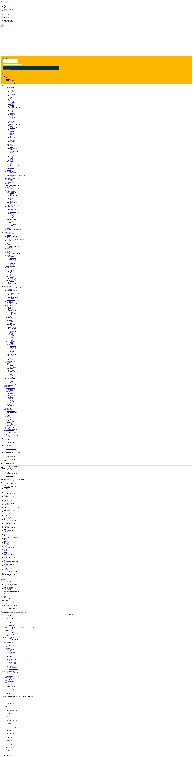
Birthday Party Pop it (12, 365)
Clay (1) (8, 273)
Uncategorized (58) (10, 700)
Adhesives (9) (9, 77)
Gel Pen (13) (9, 730)
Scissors (8, 228)
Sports (8, 404)
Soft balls (12, 407)
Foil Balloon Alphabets (13, 329)
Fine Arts (6, 88)
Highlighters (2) (10, 733)
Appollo (6, 488)
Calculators (9, 182)
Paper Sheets (10, 300)
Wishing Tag (13, 384)
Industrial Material (11, 411)
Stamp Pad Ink (10, 229)
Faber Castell (7, 518)
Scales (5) (8, 551)
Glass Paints (12, 128)
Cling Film (9, 428)
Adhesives (9, 231)
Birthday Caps (12, 353)
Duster (11, 260)
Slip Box (12, 201)
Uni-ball (6, 568)
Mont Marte (6, 543)
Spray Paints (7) (10, 645)
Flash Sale (6, 8)
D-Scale (8, 244)
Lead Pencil (12, 279)
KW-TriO (6, 531)
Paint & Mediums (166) (11, 483)
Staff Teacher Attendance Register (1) (15, 656)
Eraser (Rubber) (10, 254)
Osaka (5, 549)
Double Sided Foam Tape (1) (13, 676)
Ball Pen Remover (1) (12, 608)
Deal (5, 6)
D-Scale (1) (9, 568)
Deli (5, 512)
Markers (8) (9, 740)
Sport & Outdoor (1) (11, 632)
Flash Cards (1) (10, 601)
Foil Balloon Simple (13, 331)
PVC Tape (12, 420)
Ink (7, 243)
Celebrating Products (9, 363)
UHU (5, 567)
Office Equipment (11, 191)
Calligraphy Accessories (12, 101)
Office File (9, 205)
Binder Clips (10, 180)
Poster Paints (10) (10, 510)
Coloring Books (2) (11, 564)
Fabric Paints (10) (11, 490)
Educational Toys (11, 388)
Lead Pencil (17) (10, 737)
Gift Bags (9, 369)
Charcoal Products (12, 104)
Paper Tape (4, 600)
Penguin (6, 553)
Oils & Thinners (12, 132)
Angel (5, 485)
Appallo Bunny (7, 487)
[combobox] (7, 755)
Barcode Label (12, 193)
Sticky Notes (10, 305)
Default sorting (7, 584)
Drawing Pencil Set (12, 111)
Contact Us (6, 12)
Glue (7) (8, 344)
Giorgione (6, 523)
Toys (8, 408)
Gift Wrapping (10, 385)
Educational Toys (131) (11, 283)
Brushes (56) (9, 104)
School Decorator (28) (12, 304)
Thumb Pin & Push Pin (12, 216)
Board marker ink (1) (11, 595)
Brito (5, 495)
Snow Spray (13, 367)
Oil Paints (12, 129)
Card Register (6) (11, 534)
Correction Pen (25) (11, 720)
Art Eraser (12, 91)
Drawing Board (12, 157)
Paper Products (7, 286)
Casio (5, 499)
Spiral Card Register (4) (12, 537)
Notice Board (11, 262)
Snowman (6, 564)
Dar (4, 508)
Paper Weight (11, 210)
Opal (5, 546)
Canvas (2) (9, 117)
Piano (5, 554)
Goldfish (6, 526)
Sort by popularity (8, 585)
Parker (5, 550)
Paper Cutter (13, 202)
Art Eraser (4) (10, 87)
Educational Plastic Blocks (12, 391)
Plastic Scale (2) (10, 554)
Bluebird (6, 493)
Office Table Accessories (10, 207)
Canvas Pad (12, 148)
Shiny (5, 562)
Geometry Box (10, 240)
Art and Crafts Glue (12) (12, 80)
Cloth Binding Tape (11, 425)
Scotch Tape (13, 421)
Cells (8, 183)
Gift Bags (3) (9, 317)
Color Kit (9, 170)
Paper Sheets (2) (10, 540)
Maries (5, 537)
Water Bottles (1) (10, 703)
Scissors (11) (9, 622)
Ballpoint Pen (10, 179)
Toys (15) (8, 693)
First (5, 519)
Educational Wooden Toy (12, 395)
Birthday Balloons (12, 310)
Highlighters (10, 186)
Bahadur (6, 491)
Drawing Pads (12, 154)
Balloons (9, 308)
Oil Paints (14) (10, 496)
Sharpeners (9, 251)
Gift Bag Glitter (12, 376)
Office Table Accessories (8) (13, 452)
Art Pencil (12, 95)
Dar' (5, 510)
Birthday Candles (12, 360)
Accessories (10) (10, 747)
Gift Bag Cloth (12, 371)
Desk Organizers (11, 185)
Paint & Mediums (11, 121)
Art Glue (12, 92)
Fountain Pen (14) (11, 727)
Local (5, 533)
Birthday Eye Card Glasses (12, 339)
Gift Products (10, 378)
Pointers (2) (9, 744)
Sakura (5, 558)
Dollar (5, 514)
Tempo (5, 565)
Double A (6, 515)
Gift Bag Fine (12, 373)
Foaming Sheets (12, 161)
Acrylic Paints (11, 123)
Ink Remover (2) (11, 615)
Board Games (10, 403)
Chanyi (5, 500)
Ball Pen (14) (9, 713)
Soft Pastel (12, 140)
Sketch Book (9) (11, 144)
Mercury (6, 539)
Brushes (11, 99)
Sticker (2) (8, 662)
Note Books (9, 289)
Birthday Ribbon (12, 342)
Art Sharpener (12, 97)
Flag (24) (9, 723)
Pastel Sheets (11, 164)
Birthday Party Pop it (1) (12, 205)
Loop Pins (12, 412)
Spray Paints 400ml (13, 176)
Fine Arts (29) (9, 314)
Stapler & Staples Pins (12, 265)
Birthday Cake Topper (12, 357)
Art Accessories (10, 90)
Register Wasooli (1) (11, 547)
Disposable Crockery (9, 430)
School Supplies (7, 232)
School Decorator (12, 401)
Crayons (12, 106)
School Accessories (9, 256)
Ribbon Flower (11, 382)
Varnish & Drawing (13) (12, 178)
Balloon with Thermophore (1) (15, 239)
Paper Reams (10, 287)
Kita (5, 530)
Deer (5, 511)
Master (5, 538)
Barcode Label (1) (11, 432)
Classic (5, 503)
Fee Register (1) (10, 307)
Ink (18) (8, 358)
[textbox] (7, 755)
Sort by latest (7, 588)
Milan (5, 541)
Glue (8, 241)
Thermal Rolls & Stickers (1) (13, 689)
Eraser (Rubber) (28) (11, 571)
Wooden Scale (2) (11, 557)
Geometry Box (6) (11, 618)
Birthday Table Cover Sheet (13, 346)
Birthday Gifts (10, 333)
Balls (11, 405)
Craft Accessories (11, 168)
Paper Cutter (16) (11, 439)
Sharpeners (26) (10, 628)
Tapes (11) (8, 669)
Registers (9, 283)
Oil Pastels (12, 130)
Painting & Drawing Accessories (12, 119)
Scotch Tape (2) (10, 686)
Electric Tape (11, 418)
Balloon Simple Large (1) (13, 236)
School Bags (10, 285)
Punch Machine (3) (11, 442)
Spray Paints (10, 171)
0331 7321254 (10, 634)
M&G (5, 535)
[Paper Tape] (4, 593)
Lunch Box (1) (9, 750)
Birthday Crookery (12, 336)
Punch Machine (12, 199)
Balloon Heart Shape (13, 313)
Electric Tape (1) (10, 679)
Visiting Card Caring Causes (13, 224)
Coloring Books (10, 247)
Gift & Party (6, 306)
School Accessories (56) (12, 561)
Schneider (6, 561)
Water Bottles (10, 250)
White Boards (10, 248)
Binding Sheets (10, 233)
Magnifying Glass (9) (12, 436)
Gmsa (5, 525)
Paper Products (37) (11, 520)
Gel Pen (11, 277)
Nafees (5, 545)
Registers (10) (10, 530)
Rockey (5, 557)
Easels (11, 159)
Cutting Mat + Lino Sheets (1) (14, 124)
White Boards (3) (10, 706)
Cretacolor (6, 506)
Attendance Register (12, 298)
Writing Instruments (9, 268)
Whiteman (6, 569)
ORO (5, 548)
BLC (5, 492)
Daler (5, 507)
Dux (5, 516)
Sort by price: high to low (10, 591)
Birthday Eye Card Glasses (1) (14, 199)
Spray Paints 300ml (13, 173)
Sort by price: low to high (10, 589)
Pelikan (5, 552)
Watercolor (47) (10, 517)
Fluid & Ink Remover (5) (12, 605)
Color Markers (12, 272)
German (5, 522)
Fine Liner (12, 113)
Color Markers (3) (11, 717)
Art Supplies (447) (10, 83)
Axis (5, 489)
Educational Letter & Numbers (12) (15, 290)
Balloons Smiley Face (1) (13, 243)
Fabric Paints (11, 126)
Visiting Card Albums (11, 220)
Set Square (9, 245)
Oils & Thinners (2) (11, 503)
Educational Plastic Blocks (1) (13, 293)
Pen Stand (9, 226)
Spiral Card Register (12, 292)
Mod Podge (6, 542)
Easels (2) (9, 134)
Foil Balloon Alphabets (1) (14, 249)
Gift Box (12, 379)
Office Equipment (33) (12, 429)
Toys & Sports (7, 386)
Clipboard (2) (9, 598)
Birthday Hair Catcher (12, 350)
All (6, 73)
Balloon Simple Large (11, 319)
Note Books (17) (10, 524)
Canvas (11, 147)
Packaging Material (8, 409)
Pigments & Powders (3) (12, 507)
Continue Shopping (8, 21)
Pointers (11, 282)
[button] (2, 24)
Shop (5, 5)
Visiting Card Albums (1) (12, 469)
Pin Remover (12, 214)
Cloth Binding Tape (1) (12, 672)
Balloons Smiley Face (13, 326)
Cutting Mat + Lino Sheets (12, 151)
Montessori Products (12, 398)
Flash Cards (9, 236)
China (5, 502)
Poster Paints (11, 135)
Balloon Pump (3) (11, 232)
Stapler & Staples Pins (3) (12, 659)
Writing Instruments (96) (12, 710)
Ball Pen (12, 270)
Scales (8, 252)
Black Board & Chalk (13, 258)
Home (5, 3)
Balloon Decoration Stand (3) (14, 226)
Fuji (5, 520)
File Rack (9, 187)
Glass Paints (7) (10, 493)
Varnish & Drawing (12, 115)
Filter (2, 471)
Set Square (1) (10, 578)
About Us (6, 10)
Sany (5, 560)
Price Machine (12, 414)
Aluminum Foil (10, 427)
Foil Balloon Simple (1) (13, 253)
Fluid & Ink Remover (9, 238)
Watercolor (12, 141)
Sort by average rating (9, 587)
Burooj (5, 496)
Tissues (11, 203)
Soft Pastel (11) (10, 513)
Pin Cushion (13, 212)
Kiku (5, 529)
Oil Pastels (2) (10, 500)
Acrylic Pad (12, 145)
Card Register (12, 295)
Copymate (6, 504)
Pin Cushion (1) (10, 459)
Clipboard (9, 235)
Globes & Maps (10, 189)
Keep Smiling (7, 527)
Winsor (5, 571)
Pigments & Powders (12, 138)
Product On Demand (8, 9)
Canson (5, 497)
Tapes (8, 416)
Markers (12, 281)
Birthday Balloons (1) (12, 246)
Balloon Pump (11, 315)
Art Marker (12, 94)
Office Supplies (7, 178)
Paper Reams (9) (10, 527)
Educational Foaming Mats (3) (14, 287)
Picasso (5, 556)
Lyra (5, 534)
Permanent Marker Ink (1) (12, 375)
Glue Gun (9, 190)
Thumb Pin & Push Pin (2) (13, 466)
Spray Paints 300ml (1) (12, 649)
